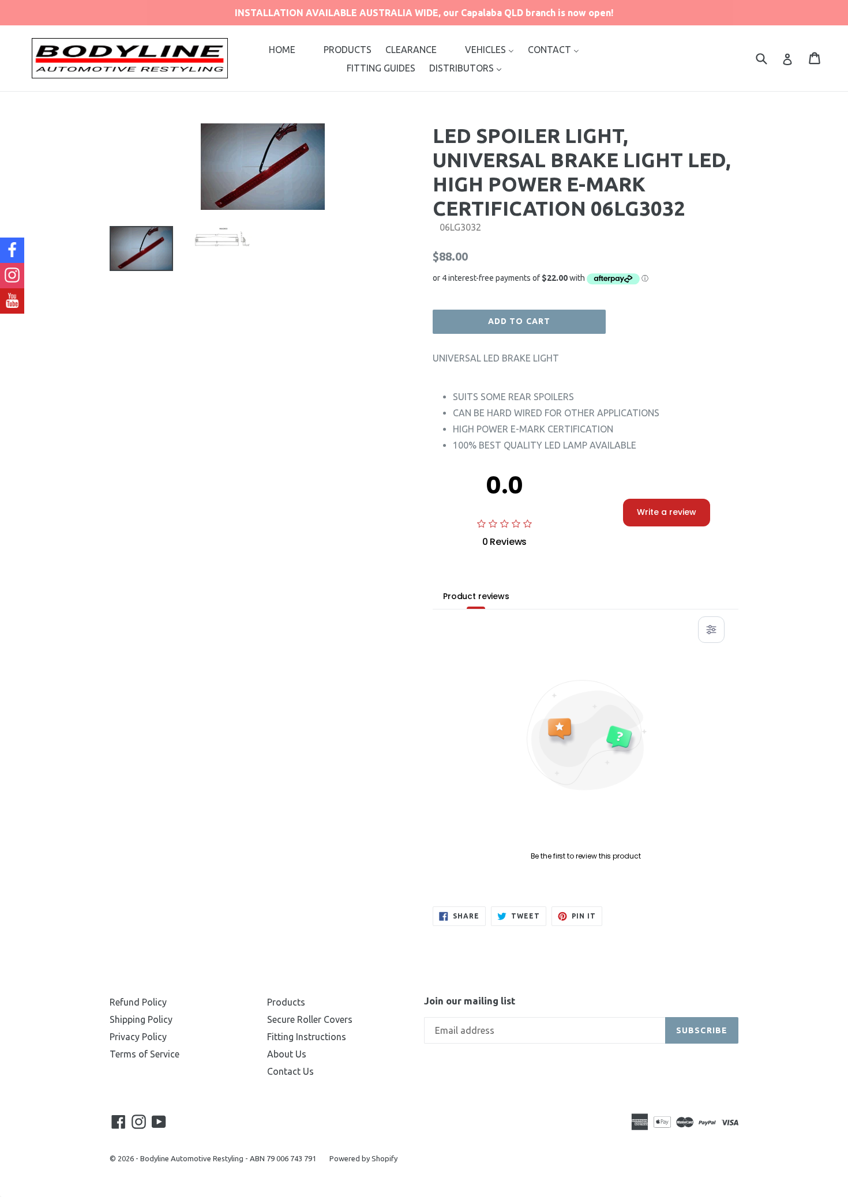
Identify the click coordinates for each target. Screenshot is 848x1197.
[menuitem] (282, 49)
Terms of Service (144, 1054)
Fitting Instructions (306, 1037)
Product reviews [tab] (476, 596)
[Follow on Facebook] (12, 250)
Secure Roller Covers (309, 1019)
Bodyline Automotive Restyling (191, 1158)
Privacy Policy (138, 1037)
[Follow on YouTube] (12, 301)
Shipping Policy (141, 1019)
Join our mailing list (469, 1000)
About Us (286, 1054)
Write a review (666, 512)
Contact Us (290, 1071)
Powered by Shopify (363, 1158)
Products (286, 1002)
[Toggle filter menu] (711, 629)
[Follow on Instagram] (12, 275)
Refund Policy (138, 1002)
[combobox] (769, 58)
